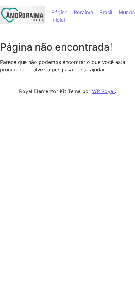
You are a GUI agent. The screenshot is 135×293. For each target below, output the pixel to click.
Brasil (106, 12)
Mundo (127, 12)
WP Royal (103, 91)
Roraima (83, 12)
